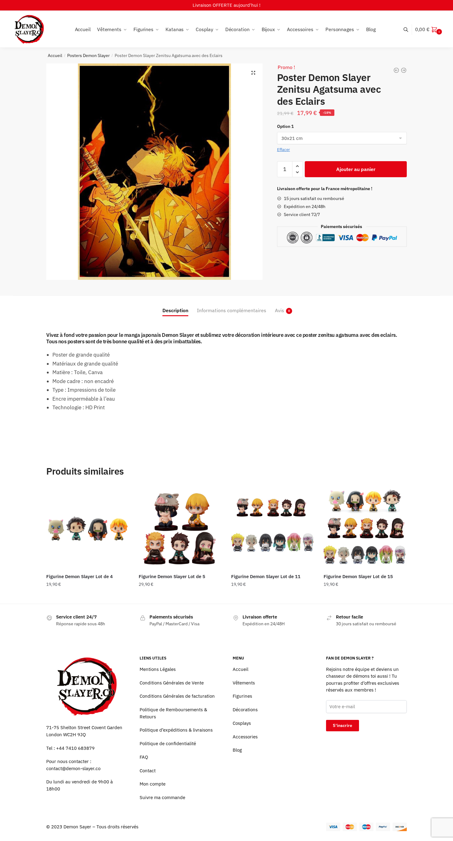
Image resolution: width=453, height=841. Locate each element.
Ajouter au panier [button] (88, 596)
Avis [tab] (279, 310)
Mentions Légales (158, 669)
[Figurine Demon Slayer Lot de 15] (365, 527)
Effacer (283, 149)
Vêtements (244, 683)
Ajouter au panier (355, 169)
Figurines (242, 696)
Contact (148, 771)
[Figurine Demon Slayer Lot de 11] (272, 527)
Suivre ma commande (162, 797)
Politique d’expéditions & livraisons (176, 730)
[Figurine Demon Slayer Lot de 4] (87, 527)
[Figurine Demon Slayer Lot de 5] (180, 527)
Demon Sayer (77, 827)
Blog (237, 750)
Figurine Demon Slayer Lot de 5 (172, 576)
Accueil (55, 55)
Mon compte (152, 784)
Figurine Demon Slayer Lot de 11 (265, 576)
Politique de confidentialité (168, 743)
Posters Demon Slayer (88, 55)
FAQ (144, 757)
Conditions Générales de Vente (172, 683)
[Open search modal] (409, 29)
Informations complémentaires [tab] (231, 310)
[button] (253, 73)
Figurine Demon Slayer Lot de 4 (79, 576)
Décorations (245, 709)
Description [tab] (175, 310)
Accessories (245, 737)
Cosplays (242, 723)
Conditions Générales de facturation (177, 696)
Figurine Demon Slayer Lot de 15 (358, 576)
